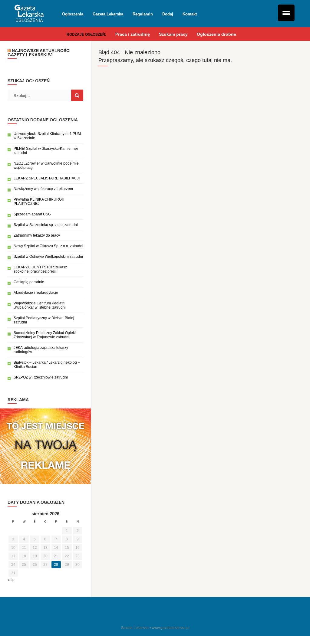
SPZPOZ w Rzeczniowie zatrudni (41, 377)
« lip (11, 580)
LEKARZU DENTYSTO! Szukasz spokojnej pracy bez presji (40, 269)
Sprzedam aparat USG (32, 214)
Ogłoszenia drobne (216, 34)
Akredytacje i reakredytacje (36, 292)
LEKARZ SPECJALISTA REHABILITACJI (47, 178)
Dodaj (167, 14)
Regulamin (143, 14)
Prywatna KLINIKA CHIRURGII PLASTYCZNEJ (39, 201)
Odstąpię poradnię (29, 282)
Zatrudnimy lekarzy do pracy (37, 235)
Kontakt (190, 14)
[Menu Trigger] (286, 13)
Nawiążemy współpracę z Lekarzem (43, 189)
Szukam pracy (173, 34)
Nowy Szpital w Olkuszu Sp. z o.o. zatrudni (48, 246)
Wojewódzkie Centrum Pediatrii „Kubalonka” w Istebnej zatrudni (40, 305)
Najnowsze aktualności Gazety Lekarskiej (39, 52)
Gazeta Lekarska (108, 14)
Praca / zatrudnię (132, 34)
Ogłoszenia (72, 14)
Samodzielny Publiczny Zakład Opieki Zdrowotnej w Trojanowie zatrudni (45, 335)
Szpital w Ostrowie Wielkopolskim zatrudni (48, 256)
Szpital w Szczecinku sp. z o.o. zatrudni (46, 225)
